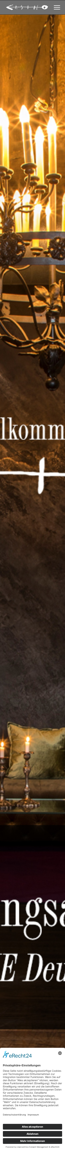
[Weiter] (56, 583)
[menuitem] (55, 7)
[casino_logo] (27, 7)
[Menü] (55, 7)
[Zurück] (8, 583)
